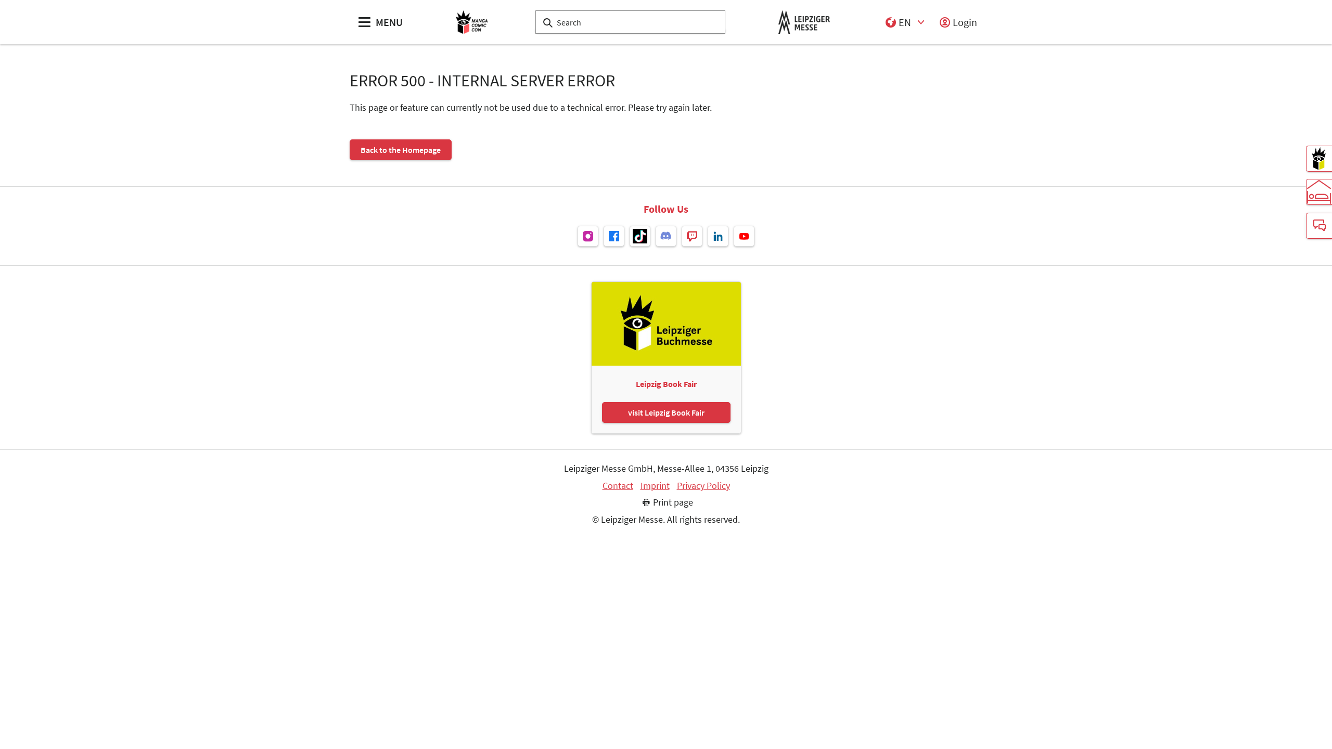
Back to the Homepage (401, 150)
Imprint (655, 486)
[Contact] (1319, 226)
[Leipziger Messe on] (588, 236)
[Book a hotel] (1319, 192)
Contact (618, 486)
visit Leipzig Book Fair (666, 412)
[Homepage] (472, 22)
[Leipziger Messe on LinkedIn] (718, 236)
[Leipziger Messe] (804, 22)
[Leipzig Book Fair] (1319, 159)
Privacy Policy (703, 486)
